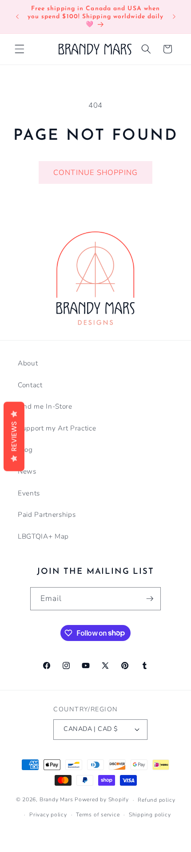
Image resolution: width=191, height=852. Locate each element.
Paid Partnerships (47, 514)
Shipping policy (150, 814)
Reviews (14, 437)
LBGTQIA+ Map (43, 536)
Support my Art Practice (57, 428)
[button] (19, 49)
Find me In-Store (45, 406)
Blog (25, 449)
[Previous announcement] (17, 17)
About (28, 363)
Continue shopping (95, 172)
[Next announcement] (174, 17)
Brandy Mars (56, 799)
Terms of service (97, 814)
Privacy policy (48, 814)
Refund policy (156, 799)
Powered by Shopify (102, 799)
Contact (30, 384)
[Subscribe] (149, 598)
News (27, 471)
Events (29, 493)
